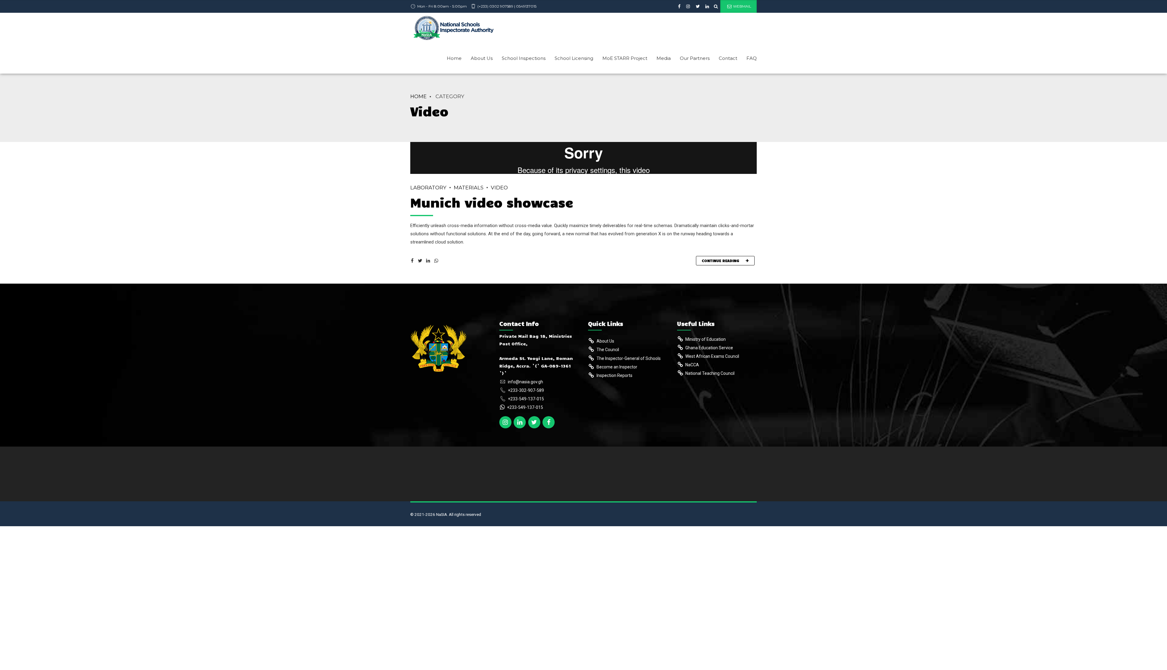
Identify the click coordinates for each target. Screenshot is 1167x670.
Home (454, 58)
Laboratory (428, 188)
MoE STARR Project (624, 58)
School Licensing (574, 58)
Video (499, 188)
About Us (482, 58)
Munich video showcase (491, 202)
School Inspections (524, 58)
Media (663, 58)
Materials (469, 188)
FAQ (751, 58)
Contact (728, 58)
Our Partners (695, 58)
